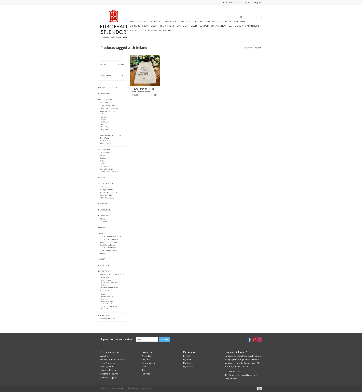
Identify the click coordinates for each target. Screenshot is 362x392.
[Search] (241, 17)
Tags (251, 48)
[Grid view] (102, 71)
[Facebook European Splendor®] (249, 339)
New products (148, 363)
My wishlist (188, 366)
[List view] (105, 71)
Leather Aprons (105, 152)
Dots (102, 124)
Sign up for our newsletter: (116, 339)
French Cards (171, 21)
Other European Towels (108, 250)
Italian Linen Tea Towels (108, 242)
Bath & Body (236, 25)
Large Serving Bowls (107, 106)
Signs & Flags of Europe (108, 192)
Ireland (258, 48)
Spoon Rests (104, 138)
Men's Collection (106, 280)
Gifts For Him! (105, 166)
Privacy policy (106, 366)
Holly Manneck (105, 187)
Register (187, 356)
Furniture (134, 25)
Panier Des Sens (106, 291)
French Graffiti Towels (108, 248)
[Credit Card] (259, 388)
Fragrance (104, 299)
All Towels (103, 253)
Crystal (227, 21)
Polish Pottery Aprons (108, 141)
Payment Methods (108, 370)
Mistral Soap (105, 278)
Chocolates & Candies (149, 21)
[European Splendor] (114, 23)
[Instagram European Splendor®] (259, 339)
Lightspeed (147, 388)
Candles (103, 158)
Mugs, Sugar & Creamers (109, 111)
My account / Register (253, 2)
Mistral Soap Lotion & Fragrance (112, 274)
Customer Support (108, 377)
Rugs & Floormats (106, 169)
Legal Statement (108, 363)
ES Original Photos (106, 189)
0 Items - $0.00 (232, 2)
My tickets (187, 363)
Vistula (103, 132)
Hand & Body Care (107, 296)
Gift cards (134, 30)
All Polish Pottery (106, 143)
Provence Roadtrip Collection (110, 287)
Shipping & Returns (109, 373)
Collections (104, 114)
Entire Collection (106, 309)
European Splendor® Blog (157, 30)
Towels (193, 25)
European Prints (106, 195)
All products (147, 356)
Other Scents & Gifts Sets (109, 306)
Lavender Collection (107, 301)
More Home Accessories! (109, 172)
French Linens (150, 25)
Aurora (103, 119)
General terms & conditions (113, 359)
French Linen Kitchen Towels (110, 237)
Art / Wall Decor (243, 21)
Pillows (102, 155)
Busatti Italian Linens (107, 318)
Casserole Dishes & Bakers (109, 108)
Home (132, 21)
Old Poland (105, 122)
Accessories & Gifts (210, 21)
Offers (144, 366)
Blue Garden (105, 129)
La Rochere (104, 222)
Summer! (204, 25)
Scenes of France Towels (109, 239)
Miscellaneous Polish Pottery (110, 135)
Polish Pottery (189, 21)
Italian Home (252, 25)
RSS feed (146, 373)
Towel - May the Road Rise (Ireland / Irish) (143, 90)
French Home (167, 25)
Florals (102, 163)
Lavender (182, 25)
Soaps (103, 294)
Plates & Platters (106, 103)
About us (104, 356)
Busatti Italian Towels (107, 245)
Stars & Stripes (105, 127)
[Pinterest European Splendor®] (254, 339)
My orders (187, 359)
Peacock (103, 117)
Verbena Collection (107, 304)
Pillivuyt (102, 219)
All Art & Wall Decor (107, 198)
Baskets (102, 161)
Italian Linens (219, 25)
